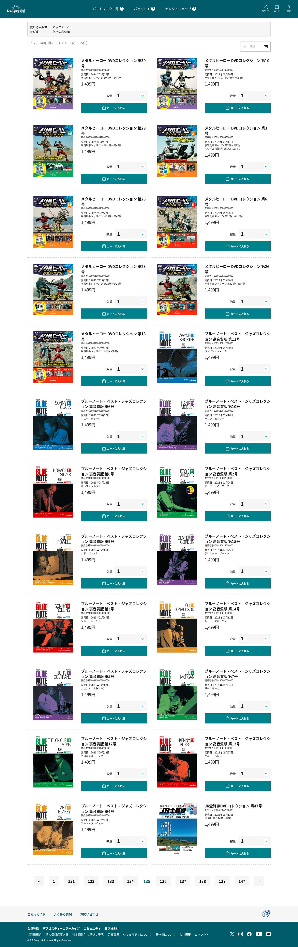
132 (91, 881)
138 (202, 881)
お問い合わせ (89, 914)
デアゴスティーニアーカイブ (61, 928)
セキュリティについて (137, 934)
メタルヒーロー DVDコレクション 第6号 (236, 201)
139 (222, 881)
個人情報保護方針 (57, 934)
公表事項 (113, 934)
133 (110, 881)
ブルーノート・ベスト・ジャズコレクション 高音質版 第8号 (114, 471)
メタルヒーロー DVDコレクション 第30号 (113, 63)
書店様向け (112, 928)
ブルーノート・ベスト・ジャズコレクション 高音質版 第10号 (237, 403)
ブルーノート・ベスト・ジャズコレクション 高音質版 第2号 (237, 471)
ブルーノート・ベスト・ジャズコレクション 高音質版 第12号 (114, 741)
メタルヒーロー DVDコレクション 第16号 (113, 336)
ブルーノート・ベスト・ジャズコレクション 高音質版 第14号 (237, 606)
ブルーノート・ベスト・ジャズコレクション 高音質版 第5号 (114, 673)
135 (147, 881)
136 (163, 881)
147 (242, 881)
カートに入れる (116, 108)
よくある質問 (63, 914)
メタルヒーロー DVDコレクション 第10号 (237, 63)
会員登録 (33, 928)
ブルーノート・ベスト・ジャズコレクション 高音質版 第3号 (114, 606)
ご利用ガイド (36, 914)
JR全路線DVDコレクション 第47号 (233, 805)
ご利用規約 (34, 934)
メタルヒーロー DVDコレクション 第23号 (113, 269)
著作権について (165, 934)
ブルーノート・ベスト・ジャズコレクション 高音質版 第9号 (114, 538)
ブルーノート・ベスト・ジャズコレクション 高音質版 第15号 (237, 538)
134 (130, 881)
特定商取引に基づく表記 (88, 934)
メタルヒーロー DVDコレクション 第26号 (237, 269)
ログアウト (202, 934)
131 (71, 881)
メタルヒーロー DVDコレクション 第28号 (113, 201)
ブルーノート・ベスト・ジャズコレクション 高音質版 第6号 (114, 403)
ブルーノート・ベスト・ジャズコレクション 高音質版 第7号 (237, 673)
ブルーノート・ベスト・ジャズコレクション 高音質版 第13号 (237, 741)
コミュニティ (92, 928)
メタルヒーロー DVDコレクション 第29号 (113, 130)
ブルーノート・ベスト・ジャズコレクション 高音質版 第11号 (237, 336)
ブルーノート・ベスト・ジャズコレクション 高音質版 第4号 (114, 808)
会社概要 (185, 934)
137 (183, 881)
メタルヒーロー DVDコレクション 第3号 (236, 130)
